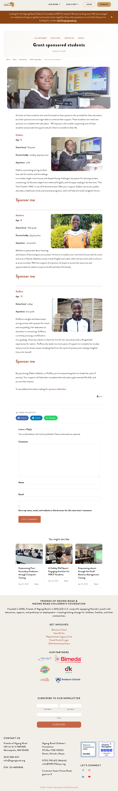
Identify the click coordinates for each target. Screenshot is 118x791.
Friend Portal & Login (59, 640)
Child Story (55, 38)
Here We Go (59, 633)
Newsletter (69, 38)
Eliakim (19, 135)
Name (21, 482)
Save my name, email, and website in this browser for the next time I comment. (55, 510)
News (8, 59)
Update (81, 38)
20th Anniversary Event (59, 643)
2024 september (40, 38)
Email (21, 494)
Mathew (20, 215)
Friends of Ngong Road (15, 4)
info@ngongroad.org (67, 20)
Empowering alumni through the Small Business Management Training (88, 572)
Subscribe (59, 724)
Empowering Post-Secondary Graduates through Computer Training (28, 572)
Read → (37, 584)
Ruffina (19, 291)
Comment (23, 441)
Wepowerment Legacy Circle (59, 636)
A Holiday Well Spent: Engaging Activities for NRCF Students (58, 571)
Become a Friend (59, 629)
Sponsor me (25, 200)
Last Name (70, 709)
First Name (47, 709)
